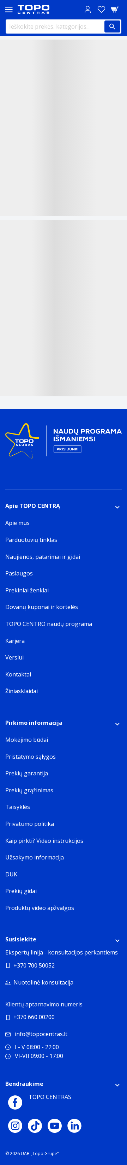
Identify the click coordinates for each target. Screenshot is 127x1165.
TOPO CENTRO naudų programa (48, 624)
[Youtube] (55, 1126)
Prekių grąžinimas (29, 790)
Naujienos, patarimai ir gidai (42, 557)
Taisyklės (17, 807)
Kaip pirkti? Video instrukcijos (44, 841)
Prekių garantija (26, 773)
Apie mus (17, 523)
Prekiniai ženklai (27, 590)
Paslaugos (19, 573)
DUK (11, 874)
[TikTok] (35, 1126)
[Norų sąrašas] (101, 9)
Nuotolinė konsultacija (43, 982)
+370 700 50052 (34, 965)
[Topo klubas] (63, 443)
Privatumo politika (29, 824)
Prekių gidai (21, 891)
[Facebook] (15, 1102)
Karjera (15, 641)
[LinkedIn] (74, 1126)
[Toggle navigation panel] (9, 9)
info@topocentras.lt (41, 1034)
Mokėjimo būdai (26, 740)
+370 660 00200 (34, 1017)
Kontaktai (18, 674)
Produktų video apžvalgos (39, 908)
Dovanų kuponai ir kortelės (41, 607)
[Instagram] (15, 1126)
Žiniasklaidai (21, 691)
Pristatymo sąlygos (30, 757)
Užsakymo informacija (34, 857)
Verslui (14, 657)
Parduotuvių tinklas (31, 540)
